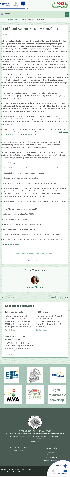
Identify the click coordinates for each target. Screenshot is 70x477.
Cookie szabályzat (51, 457)
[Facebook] (29, 260)
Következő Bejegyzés (59, 297)
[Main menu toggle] (67, 14)
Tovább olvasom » (11, 330)
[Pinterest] (40, 260)
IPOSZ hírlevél (18, 451)
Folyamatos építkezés (14, 312)
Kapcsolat (51, 452)
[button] (4, 394)
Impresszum (51, 455)
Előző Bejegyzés (8, 297)
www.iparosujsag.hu (13, 245)
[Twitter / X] (37, 260)
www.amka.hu (35, 441)
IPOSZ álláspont (42, 312)
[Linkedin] (33, 260)
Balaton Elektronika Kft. (19, 472)
